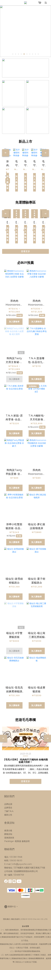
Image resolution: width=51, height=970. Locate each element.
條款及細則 (15, 919)
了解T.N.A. (9, 811)
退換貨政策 (9, 837)
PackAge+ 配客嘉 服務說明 (17, 841)
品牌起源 (8, 804)
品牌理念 (8, 807)
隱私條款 (6, 919)
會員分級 (8, 830)
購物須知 (8, 834)
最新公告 (8, 815)
